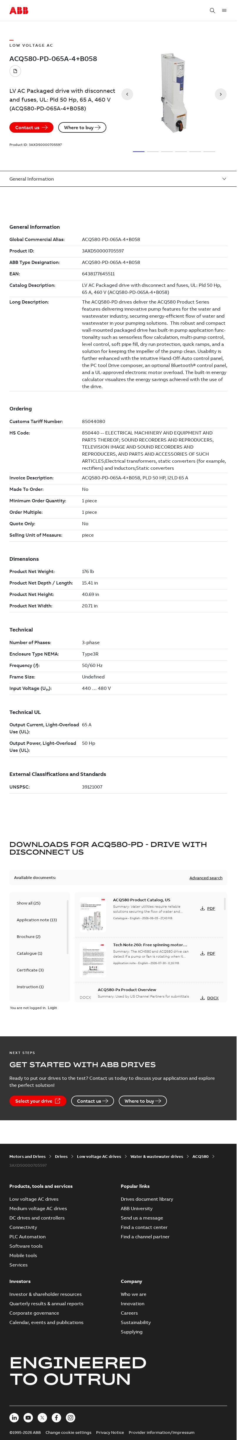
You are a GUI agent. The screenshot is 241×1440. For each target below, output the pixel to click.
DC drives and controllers (37, 1218)
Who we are (133, 1294)
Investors (20, 1281)
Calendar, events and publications (46, 1322)
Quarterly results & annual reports (46, 1303)
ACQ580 (201, 1156)
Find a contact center (144, 1227)
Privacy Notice (110, 1432)
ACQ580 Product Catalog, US (141, 899)
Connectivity (23, 1227)
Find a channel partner (145, 1236)
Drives (61, 1156)
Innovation (132, 1303)
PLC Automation (27, 1236)
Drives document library (147, 1199)
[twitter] (42, 1417)
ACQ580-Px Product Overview (127, 989)
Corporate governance (34, 1313)
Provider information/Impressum (162, 1432)
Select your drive (33, 1101)
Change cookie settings (68, 1432)
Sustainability (136, 1322)
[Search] (212, 10)
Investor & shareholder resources (45, 1294)
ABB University (137, 1208)
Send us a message (142, 1218)
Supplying (132, 1332)
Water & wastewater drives (156, 1156)
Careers (129, 1313)
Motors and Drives (27, 1156)
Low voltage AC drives (99, 1156)
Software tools (26, 1246)
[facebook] (56, 1417)
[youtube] (28, 1417)
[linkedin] (14, 1417)
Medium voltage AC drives (38, 1208)
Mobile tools (23, 1255)
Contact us (27, 127)
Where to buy (78, 127)
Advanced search (206, 877)
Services (18, 1265)
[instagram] (70, 1417)
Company (131, 1281)
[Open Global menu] (224, 10)
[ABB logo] (18, 11)
